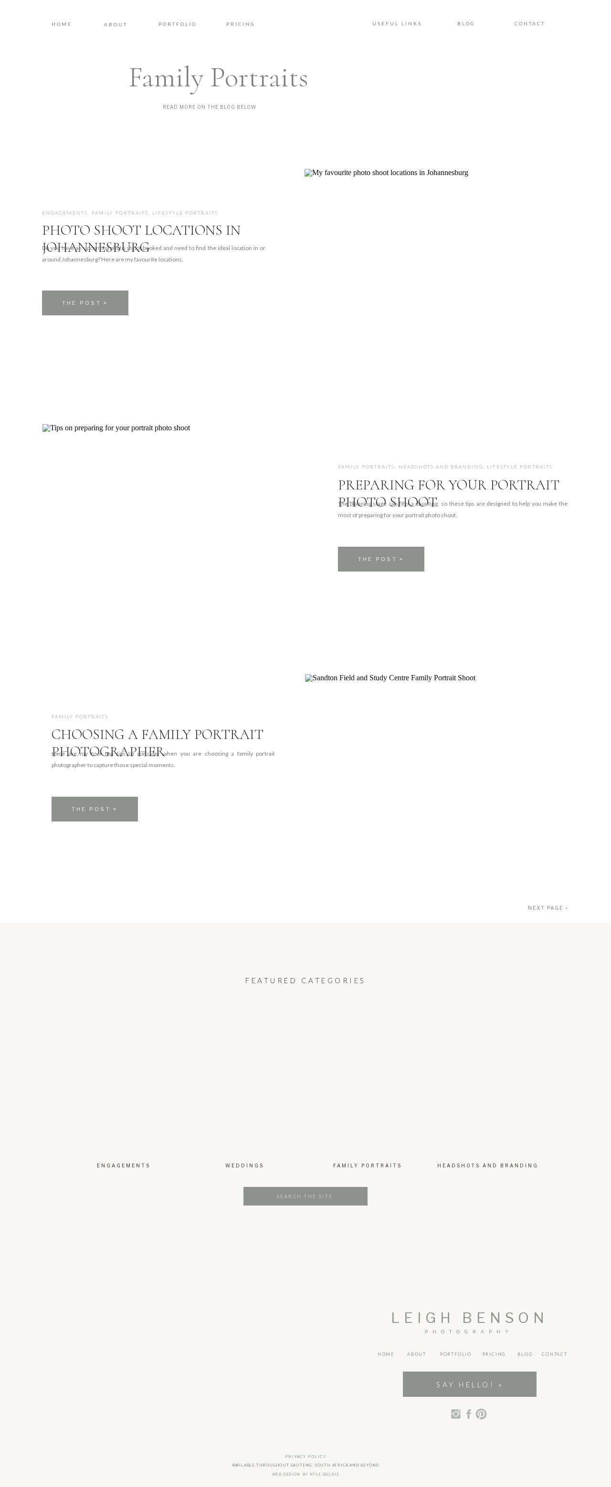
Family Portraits (120, 213)
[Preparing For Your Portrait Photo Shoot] (173, 518)
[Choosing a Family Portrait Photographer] (436, 768)
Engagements (65, 213)
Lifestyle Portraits (185, 213)
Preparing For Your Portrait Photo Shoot (448, 493)
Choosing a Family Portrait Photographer (157, 743)
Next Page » (548, 908)
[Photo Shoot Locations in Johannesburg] (436, 262)
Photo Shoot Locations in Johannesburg (141, 238)
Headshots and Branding (441, 466)
